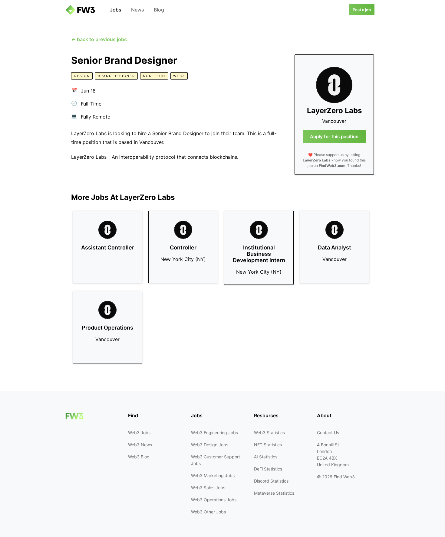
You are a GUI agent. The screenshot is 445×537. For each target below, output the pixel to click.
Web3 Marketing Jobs (213, 475)
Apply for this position (334, 136)
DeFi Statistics (268, 468)
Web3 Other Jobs (208, 511)
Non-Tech (154, 76)
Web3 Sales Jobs (208, 487)
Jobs (115, 10)
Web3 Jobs (139, 432)
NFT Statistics (268, 444)
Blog (159, 10)
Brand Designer (116, 76)
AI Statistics (265, 456)
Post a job (362, 9)
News (137, 10)
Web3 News (140, 444)
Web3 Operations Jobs (213, 499)
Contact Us (328, 432)
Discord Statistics (271, 480)
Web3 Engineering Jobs (214, 432)
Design (82, 76)
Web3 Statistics (269, 432)
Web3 (179, 76)
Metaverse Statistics (274, 493)
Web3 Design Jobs (209, 444)
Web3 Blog (139, 456)
